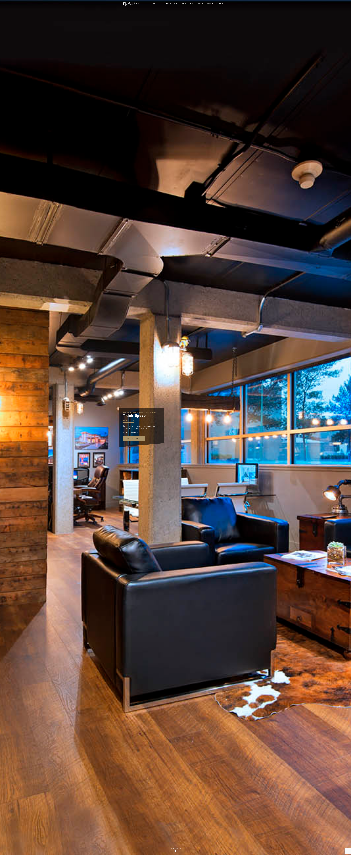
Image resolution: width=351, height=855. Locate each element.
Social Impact (222, 3)
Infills (177, 3)
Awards (200, 3)
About (184, 3)
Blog (192, 3)
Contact (209, 3)
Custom (168, 3)
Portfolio (157, 3)
